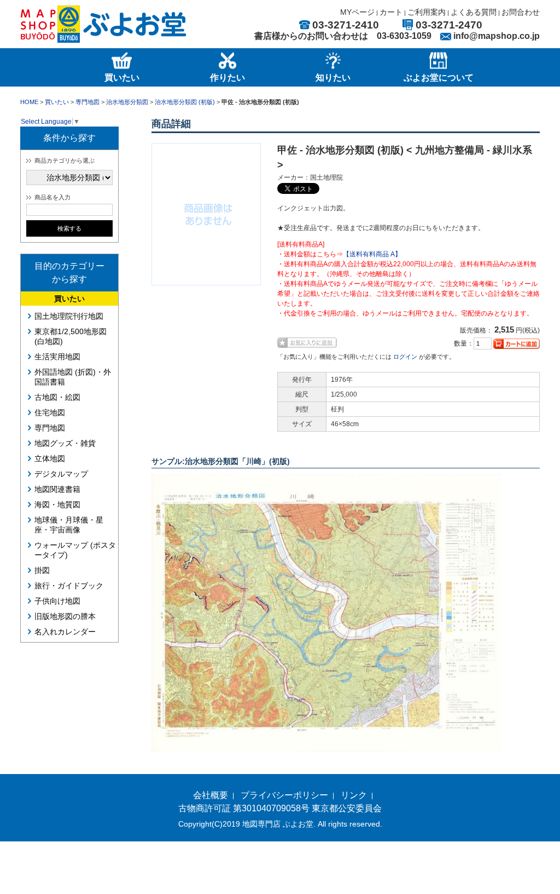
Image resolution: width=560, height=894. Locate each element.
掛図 (42, 570)
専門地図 (87, 102)
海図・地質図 (57, 504)
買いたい (57, 102)
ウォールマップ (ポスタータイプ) (75, 550)
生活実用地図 (57, 356)
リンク (354, 795)
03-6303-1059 (404, 36)
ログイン (405, 356)
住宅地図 (49, 412)
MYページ (357, 12)
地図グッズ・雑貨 (65, 443)
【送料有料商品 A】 (372, 254)
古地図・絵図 (57, 397)
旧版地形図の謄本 (65, 616)
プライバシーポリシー (284, 795)
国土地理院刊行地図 (68, 316)
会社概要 (210, 795)
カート (391, 12)
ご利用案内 (426, 12)
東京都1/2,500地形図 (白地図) (70, 336)
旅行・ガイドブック (68, 585)
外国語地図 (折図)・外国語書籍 (72, 377)
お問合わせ (520, 12)
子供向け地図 (57, 601)
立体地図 (49, 458)
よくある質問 (474, 12)
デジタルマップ (61, 473)
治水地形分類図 (127, 102)
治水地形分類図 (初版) (185, 102)
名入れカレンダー (65, 631)
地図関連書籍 (57, 489)
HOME (29, 102)
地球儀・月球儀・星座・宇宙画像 (68, 524)
